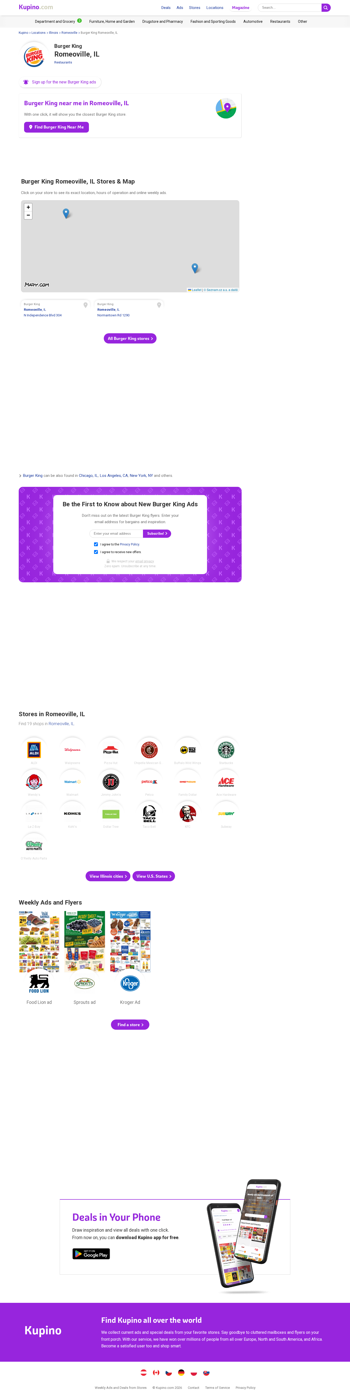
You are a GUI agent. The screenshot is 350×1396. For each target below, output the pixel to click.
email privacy (144, 561)
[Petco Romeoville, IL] (149, 783)
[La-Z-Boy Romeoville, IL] (34, 814)
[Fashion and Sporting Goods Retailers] (213, 21)
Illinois (53, 33)
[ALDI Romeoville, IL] (34, 751)
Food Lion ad (39, 959)
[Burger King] (34, 57)
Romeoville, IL (61, 723)
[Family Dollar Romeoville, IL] (187, 783)
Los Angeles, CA (114, 476)
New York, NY (141, 476)
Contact (193, 1388)
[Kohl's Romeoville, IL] (72, 814)
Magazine (240, 7)
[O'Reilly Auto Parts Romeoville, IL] (34, 846)
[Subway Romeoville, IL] (226, 814)
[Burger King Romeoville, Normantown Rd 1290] (129, 310)
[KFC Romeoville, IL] (187, 814)
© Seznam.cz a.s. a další (221, 289)
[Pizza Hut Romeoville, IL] (111, 751)
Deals (166, 7)
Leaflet (196, 289)
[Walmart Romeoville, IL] (72, 783)
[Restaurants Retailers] (280, 21)
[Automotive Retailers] (253, 21)
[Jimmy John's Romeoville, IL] (111, 783)
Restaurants (63, 62)
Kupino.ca (156, 1373)
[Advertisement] (130, 155)
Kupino (23, 33)
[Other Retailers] (302, 21)
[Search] (326, 8)
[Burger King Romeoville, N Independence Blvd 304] (55, 310)
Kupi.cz (169, 1373)
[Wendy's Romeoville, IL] (34, 783)
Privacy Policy (129, 544)
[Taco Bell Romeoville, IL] (149, 814)
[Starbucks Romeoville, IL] (226, 751)
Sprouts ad (84, 959)
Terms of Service (217, 1388)
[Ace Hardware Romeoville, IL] (226, 783)
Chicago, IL (88, 476)
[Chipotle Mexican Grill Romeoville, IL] (149, 751)
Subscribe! (156, 533)
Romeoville (69, 33)
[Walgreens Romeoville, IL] (72, 751)
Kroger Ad (130, 959)
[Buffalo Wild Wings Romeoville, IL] (187, 751)
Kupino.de (181, 1373)
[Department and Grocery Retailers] (58, 21)
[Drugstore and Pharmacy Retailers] (162, 21)
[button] (60, 82)
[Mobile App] (91, 1254)
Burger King (33, 476)
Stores (194, 7)
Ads (180, 7)
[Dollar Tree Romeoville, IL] (111, 814)
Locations (214, 7)
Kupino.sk (206, 1373)
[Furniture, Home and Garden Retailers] (112, 21)
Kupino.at (144, 1373)
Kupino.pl (194, 1373)
